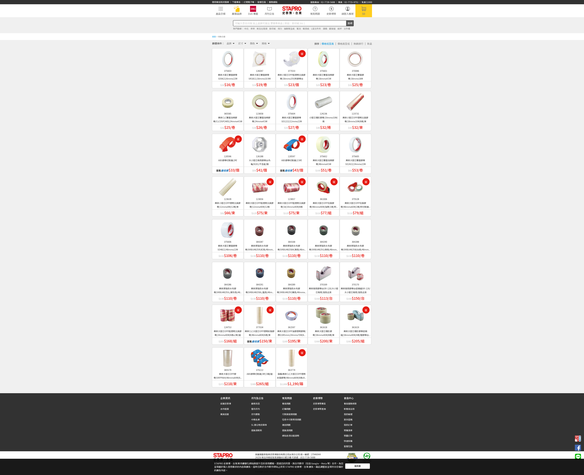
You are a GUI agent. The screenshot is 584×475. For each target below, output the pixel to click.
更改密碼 (348, 419)
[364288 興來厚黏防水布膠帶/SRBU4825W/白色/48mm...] (355, 229)
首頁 (214, 36)
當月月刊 (255, 408)
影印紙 (272, 28)
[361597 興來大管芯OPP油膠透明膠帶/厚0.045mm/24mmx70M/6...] (291, 314)
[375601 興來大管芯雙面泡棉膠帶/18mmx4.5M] (323, 58)
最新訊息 (255, 403)
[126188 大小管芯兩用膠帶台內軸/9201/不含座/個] (259, 143)
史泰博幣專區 (319, 403)
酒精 (325, 28)
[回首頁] (292, 10)
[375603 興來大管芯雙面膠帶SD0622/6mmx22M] (228, 58)
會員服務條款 (350, 403)
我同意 (357, 466)
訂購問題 (286, 408)
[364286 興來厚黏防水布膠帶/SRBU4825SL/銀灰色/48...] (228, 271)
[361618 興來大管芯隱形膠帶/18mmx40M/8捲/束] (323, 314)
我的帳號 (348, 414)
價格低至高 (328, 43)
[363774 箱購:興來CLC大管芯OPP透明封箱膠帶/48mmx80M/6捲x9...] (291, 357)
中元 (246, 28)
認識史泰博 (225, 403)
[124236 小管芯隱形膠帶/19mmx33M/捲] (323, 100)
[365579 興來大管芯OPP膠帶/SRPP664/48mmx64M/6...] (228, 357)
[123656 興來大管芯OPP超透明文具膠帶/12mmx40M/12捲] (259, 186)
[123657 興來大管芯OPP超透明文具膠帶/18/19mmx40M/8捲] (291, 186)
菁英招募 (224, 414)
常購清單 (348, 430)
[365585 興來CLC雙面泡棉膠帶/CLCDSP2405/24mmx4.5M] (228, 100)
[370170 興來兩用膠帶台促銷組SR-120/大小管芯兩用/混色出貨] (355, 271)
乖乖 (252, 28)
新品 (369, 43)
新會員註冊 (349, 408)
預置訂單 (348, 435)
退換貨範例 (256, 430)
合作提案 (224, 408)
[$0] (364, 10)
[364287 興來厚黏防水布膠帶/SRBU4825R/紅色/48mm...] (259, 229)
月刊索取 (255, 414)
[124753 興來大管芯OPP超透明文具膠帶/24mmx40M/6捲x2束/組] (228, 314)
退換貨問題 (287, 430)
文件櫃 (347, 28)
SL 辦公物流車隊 (259, 424)
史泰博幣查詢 (319, 408)
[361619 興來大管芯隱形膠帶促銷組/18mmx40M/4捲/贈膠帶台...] (355, 314)
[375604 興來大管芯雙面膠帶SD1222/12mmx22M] (291, 100)
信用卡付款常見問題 (291, 419)
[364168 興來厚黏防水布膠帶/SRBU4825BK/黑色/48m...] (291, 229)
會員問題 (286, 403)
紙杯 (339, 28)
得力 (280, 28)
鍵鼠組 (332, 28)
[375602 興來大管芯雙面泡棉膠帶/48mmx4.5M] (323, 143)
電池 (299, 28)
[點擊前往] (578, 456)
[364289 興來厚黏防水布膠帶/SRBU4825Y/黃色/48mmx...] (291, 271)
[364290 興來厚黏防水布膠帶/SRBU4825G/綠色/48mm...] (323, 229)
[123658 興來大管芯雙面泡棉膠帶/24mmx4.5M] (259, 100)
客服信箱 (261, 1)
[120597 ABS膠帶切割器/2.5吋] (291, 143)
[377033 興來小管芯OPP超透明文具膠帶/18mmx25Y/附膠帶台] (291, 58)
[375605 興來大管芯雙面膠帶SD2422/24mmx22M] (355, 143)
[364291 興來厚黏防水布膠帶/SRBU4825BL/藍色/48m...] (259, 271)
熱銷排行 (358, 43)
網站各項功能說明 (290, 435)
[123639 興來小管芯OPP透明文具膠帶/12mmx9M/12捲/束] (228, 186)
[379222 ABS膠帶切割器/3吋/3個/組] (259, 357)
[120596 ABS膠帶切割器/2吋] (228, 143)
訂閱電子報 (249, 1)
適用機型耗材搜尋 (220, 1)
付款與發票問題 (289, 414)
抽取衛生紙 (289, 28)
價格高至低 (344, 43)
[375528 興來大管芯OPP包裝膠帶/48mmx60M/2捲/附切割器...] (355, 186)
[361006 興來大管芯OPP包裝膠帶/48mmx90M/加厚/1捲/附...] (323, 186)
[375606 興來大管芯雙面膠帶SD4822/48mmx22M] (228, 229)
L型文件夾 (316, 28)
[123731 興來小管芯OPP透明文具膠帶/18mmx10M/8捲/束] (355, 100)
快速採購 (348, 440)
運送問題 (286, 424)
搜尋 (350, 23)
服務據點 (273, 1)
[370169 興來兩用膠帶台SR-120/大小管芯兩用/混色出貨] (323, 271)
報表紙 (306, 28)
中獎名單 (255, 419)
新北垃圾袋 (262, 28)
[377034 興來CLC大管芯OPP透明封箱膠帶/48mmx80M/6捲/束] (259, 314)
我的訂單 (348, 424)
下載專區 (236, 1)
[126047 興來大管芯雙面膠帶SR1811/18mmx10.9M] (259, 58)
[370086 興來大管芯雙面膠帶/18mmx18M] (355, 58)
